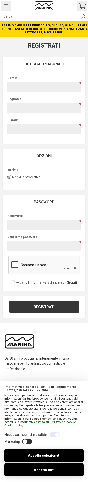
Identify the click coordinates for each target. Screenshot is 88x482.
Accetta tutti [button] (44, 470)
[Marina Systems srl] (44, 6)
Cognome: (15, 99)
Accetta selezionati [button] (44, 455)
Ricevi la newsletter (26, 177)
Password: (15, 216)
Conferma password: (22, 237)
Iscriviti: (13, 169)
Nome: (12, 78)
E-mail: (12, 120)
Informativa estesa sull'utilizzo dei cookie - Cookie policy (40, 423)
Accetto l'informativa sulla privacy (41, 282)
